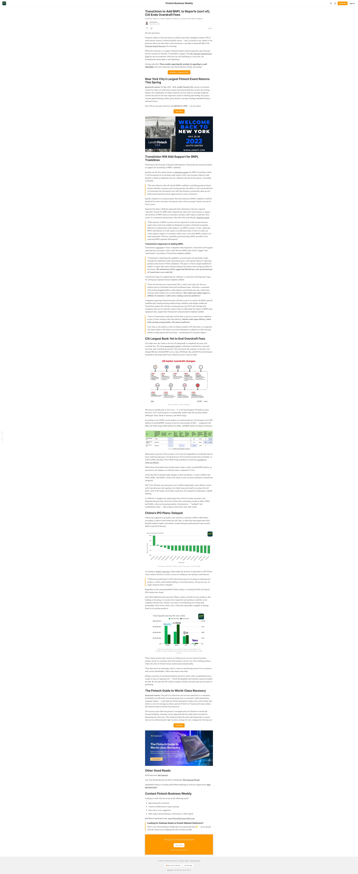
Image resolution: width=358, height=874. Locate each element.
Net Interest (163, 775)
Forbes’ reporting (162, 571)
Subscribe (342, 3)
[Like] (147, 28)
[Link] (142, 80)
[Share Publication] (335, 3)
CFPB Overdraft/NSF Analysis (181, 449)
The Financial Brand (191, 780)
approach (159, 247)
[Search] (331, 3)
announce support (182, 172)
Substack (170, 870)
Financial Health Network (155, 46)
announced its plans (172, 346)
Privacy (181, 861)
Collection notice (195, 861)
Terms (187, 861)
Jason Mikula (153, 22)
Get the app (188, 865)
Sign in (352, 3)
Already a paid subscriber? (179, 850)
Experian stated (203, 217)
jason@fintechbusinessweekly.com (181, 818)
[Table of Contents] (2, 437)
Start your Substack (174, 865)
